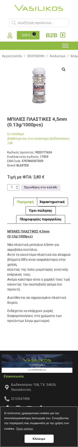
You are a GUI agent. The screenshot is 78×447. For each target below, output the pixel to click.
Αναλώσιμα (57, 56)
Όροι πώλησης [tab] (40, 211)
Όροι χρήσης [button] (24, 428)
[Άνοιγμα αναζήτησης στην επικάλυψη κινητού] (39, 23)
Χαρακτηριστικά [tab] (52, 202)
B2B (52, 35)
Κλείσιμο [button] (39, 438)
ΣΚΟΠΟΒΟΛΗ (35, 56)
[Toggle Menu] (65, 46)
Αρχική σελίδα (12, 56)
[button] (63, 69)
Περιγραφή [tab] (25, 202)
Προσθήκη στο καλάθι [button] (40, 187)
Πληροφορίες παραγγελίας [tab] (41, 219)
